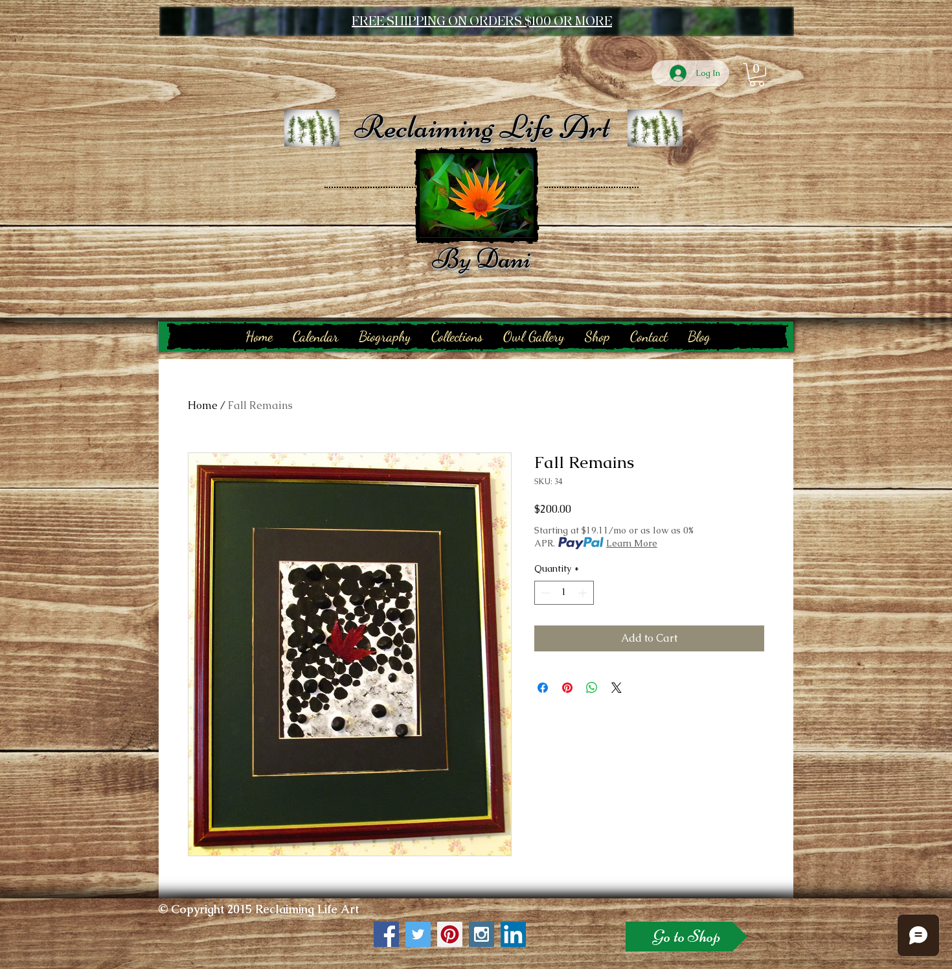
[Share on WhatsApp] (592, 687)
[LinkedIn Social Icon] (513, 934)
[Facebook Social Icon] (386, 934)
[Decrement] (544, 592)
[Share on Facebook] (542, 687)
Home (203, 405)
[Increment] (584, 592)
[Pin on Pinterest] (567, 687)
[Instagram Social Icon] (481, 934)
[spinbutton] (564, 592)
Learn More (631, 543)
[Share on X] (616, 687)
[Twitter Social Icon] (418, 934)
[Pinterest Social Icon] (449, 934)
